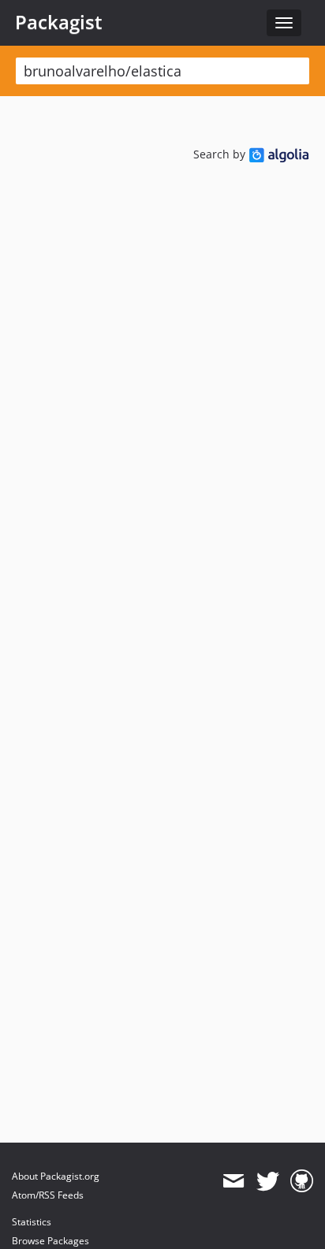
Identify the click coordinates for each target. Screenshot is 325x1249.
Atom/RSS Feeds (48, 1195)
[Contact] (233, 1181)
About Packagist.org (55, 1176)
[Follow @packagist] (267, 1181)
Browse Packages (50, 1240)
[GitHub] (301, 1181)
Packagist (59, 22)
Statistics (31, 1222)
